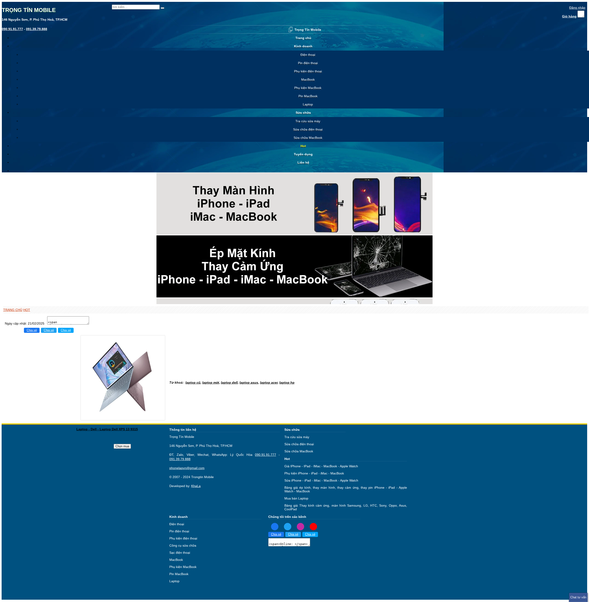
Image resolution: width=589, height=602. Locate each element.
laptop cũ (192, 382)
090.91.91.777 (265, 454)
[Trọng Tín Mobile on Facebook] (274, 526)
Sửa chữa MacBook (298, 451)
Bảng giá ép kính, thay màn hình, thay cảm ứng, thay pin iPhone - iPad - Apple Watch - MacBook (345, 489)
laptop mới (210, 382)
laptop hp (286, 382)
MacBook (176, 560)
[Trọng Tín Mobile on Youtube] (313, 526)
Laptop (174, 581)
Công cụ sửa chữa (182, 545)
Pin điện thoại (179, 531)
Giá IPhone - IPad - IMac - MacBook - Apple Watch (321, 466)
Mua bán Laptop (296, 498)
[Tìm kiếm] (162, 8)
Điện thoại (176, 524)
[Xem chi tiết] (123, 417)
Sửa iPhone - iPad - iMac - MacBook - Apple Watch (321, 480)
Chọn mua (122, 446)
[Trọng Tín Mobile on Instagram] (300, 526)
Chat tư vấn (578, 597)
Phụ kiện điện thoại (183, 538)
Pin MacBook (178, 574)
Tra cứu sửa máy (296, 437)
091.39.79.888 (180, 459)
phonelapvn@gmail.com (187, 468)
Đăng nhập (577, 7)
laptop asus (249, 382)
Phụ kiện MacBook (182, 567)
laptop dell (229, 382)
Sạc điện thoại (179, 552)
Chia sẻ (32, 330)
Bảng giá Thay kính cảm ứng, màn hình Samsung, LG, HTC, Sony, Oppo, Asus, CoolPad (345, 507)
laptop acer (268, 382)
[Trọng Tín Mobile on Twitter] (287, 526)
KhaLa (196, 486)
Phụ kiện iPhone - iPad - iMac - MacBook (314, 473)
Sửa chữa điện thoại (299, 444)
